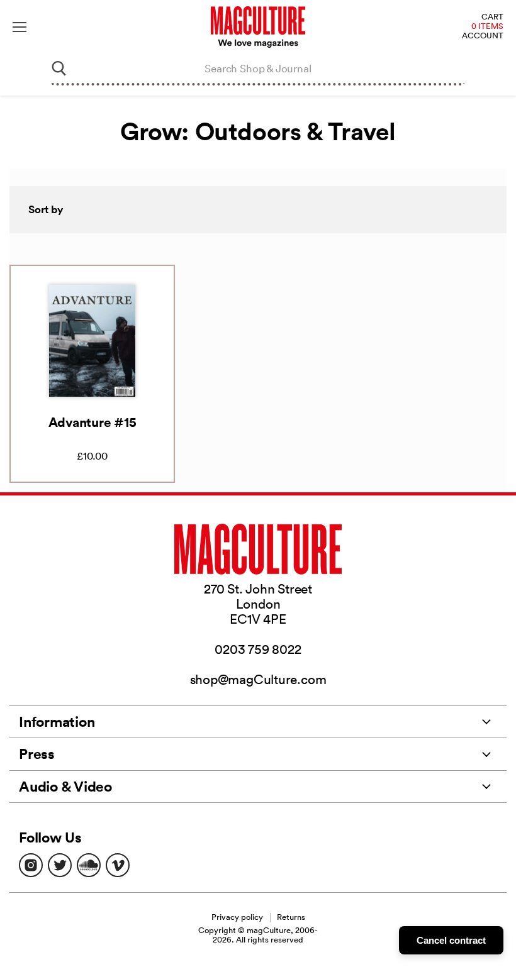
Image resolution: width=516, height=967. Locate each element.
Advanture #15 (92, 422)
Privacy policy (237, 917)
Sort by (46, 209)
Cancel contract (451, 940)
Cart (492, 17)
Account (482, 36)
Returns (291, 917)
